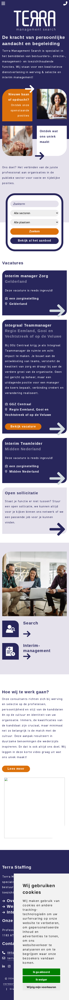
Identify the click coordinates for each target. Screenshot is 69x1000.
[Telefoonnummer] (65, 4)
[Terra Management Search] (34, 21)
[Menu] (3, 4)
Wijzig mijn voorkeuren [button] (41, 987)
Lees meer (16, 768)
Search (30, 623)
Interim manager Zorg (26, 276)
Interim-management (36, 648)
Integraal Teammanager (28, 325)
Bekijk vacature (23, 426)
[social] (4, 966)
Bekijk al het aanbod (34, 240)
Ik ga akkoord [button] (41, 971)
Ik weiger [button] (41, 979)
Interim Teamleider (24, 443)
